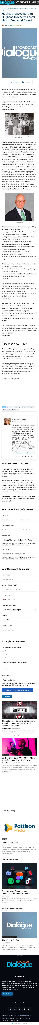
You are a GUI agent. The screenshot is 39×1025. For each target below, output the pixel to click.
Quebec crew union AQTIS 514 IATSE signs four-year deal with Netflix (18, 759)
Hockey (23, 407)
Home (3, 8)
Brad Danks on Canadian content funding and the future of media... (16, 892)
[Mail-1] (29, 1009)
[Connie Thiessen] (3, 25)
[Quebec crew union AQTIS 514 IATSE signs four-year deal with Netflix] (19, 747)
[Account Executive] (19, 827)
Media (4, 409)
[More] (35, 82)
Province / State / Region (9, 605)
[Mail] (22, 456)
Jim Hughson (30, 407)
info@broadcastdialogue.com (22, 1015)
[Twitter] (28, 456)
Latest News (5, 717)
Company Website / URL (9, 585)
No (6, 654)
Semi (6, 657)
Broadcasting (16, 407)
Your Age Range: (6, 676)
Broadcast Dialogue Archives (14, 8)
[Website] (31, 456)
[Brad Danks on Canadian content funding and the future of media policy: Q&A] (19, 876)
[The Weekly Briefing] (19, 925)
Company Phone (7, 595)
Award (9, 407)
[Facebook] (13, 456)
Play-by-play (15, 409)
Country (4, 615)
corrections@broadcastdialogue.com (23, 453)
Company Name (7, 575)
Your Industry (6, 535)
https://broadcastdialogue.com (20, 422)
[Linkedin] (19, 456)
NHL (9, 409)
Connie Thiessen (9, 25)
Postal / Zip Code (7, 625)
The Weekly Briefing (10, 940)
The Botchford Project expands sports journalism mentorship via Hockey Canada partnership (18, 723)
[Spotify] (25, 456)
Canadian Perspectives (10, 859)
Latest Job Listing (8, 811)
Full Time (4, 839)
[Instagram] (16, 456)
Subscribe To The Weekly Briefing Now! (17, 690)
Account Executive (10, 842)
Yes (6, 651)
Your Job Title (6, 549)
